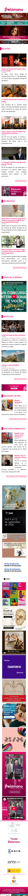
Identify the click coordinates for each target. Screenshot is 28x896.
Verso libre (11, 368)
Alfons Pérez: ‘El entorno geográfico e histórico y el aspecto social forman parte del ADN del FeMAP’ (13, 220)
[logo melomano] (14, 828)
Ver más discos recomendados (16, 476)
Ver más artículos (20, 378)
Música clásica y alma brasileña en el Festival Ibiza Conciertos (13, 132)
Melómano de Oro (12, 396)
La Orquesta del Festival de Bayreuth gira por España (13, 163)
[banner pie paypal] (14, 895)
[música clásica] (14, 715)
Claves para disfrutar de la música (17, 338)
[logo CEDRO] (14, 851)
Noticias (6, 49)
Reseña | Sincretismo (18, 401)
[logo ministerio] (14, 870)
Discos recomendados (14, 428)
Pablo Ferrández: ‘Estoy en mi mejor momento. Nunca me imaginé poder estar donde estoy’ (13, 251)
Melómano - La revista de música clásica (14, 9)
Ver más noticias (20, 180)
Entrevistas (9, 201)
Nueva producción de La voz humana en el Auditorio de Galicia (14, 37)
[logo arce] (14, 862)
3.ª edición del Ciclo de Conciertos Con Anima (14, 100)
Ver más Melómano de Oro (17, 418)
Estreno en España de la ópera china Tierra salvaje (13, 70)
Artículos (8, 316)
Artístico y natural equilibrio (10, 365)
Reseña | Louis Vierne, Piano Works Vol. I (19, 435)
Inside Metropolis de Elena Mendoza (13, 335)
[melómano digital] (14, 497)
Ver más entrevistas (19, 267)
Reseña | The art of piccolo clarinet (20, 456)
